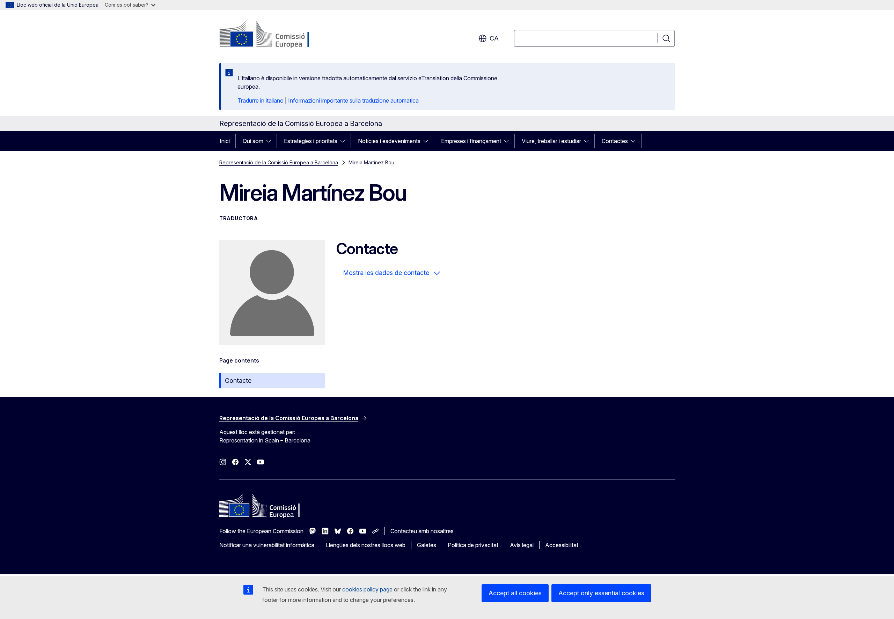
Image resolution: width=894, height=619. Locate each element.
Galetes (426, 545)
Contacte (238, 380)
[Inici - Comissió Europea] (275, 35)
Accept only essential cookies (601, 593)
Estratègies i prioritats (310, 140)
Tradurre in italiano (260, 100)
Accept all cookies (515, 593)
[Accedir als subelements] (271, 141)
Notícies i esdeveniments (389, 140)
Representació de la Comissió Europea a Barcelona (278, 162)
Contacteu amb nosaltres (422, 531)
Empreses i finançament (471, 140)
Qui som (253, 140)
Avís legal (522, 545)
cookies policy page (367, 589)
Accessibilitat (561, 545)
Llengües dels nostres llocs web (365, 545)
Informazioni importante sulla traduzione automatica (353, 100)
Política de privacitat (473, 545)
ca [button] (494, 38)
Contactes (615, 140)
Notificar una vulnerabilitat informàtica (266, 545)
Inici (225, 140)
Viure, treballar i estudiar (551, 140)
